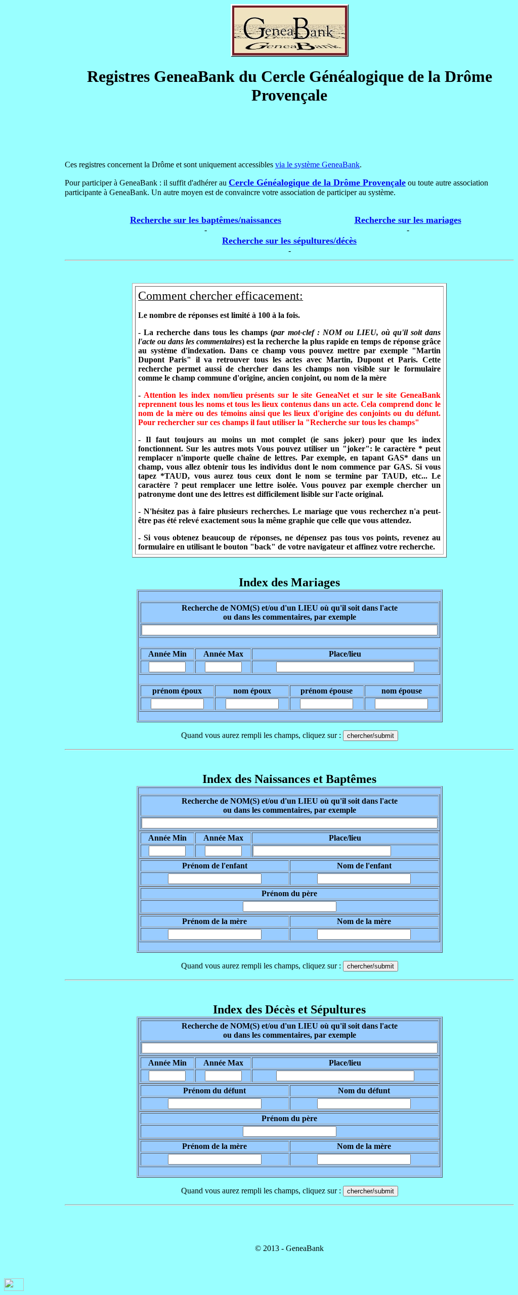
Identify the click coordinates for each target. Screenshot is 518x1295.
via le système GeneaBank (317, 164)
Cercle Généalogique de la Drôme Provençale (317, 182)
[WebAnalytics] (14, 1288)
